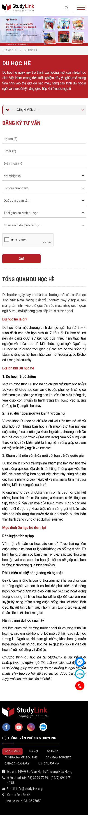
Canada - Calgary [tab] (17, 763)
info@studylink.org (29, 789)
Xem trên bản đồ (18, 795)
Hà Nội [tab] (33, 751)
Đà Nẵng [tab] (52, 751)
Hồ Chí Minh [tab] (12, 751)
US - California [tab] (48, 763)
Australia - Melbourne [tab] (21, 757)
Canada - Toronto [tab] (59, 757)
